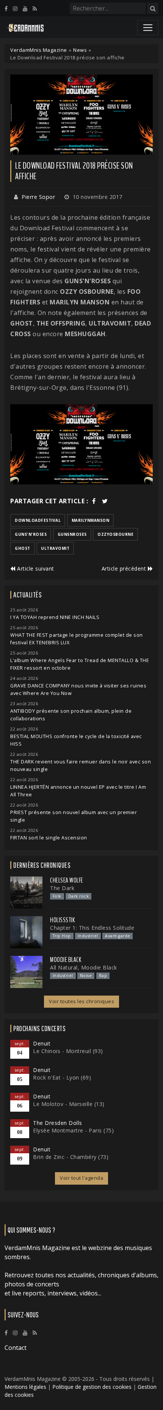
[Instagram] (15, 8)
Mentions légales (25, 1386)
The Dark (62, 888)
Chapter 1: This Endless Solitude (92, 927)
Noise (86, 975)
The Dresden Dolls (57, 1122)
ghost (22, 548)
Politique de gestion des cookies (92, 1386)
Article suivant (35, 568)
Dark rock (78, 896)
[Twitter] (105, 501)
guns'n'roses (31, 534)
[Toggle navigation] (147, 27)
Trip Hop (62, 935)
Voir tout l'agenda (81, 1178)
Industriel (88, 935)
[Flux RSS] (35, 8)
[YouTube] (25, 8)
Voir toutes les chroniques (81, 1001)
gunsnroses (72, 534)
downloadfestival (38, 520)
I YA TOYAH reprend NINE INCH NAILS (54, 617)
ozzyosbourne (115, 534)
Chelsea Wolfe (66, 880)
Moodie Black (65, 959)
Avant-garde (117, 935)
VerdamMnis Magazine (38, 50)
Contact (16, 1347)
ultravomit (55, 548)
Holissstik (62, 919)
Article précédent (125, 568)
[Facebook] (6, 8)
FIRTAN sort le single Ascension (48, 838)
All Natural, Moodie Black (83, 967)
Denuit (41, 1043)
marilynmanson (91, 520)
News (80, 50)
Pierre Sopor (38, 196)
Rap (103, 975)
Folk (57, 896)
